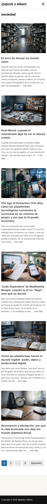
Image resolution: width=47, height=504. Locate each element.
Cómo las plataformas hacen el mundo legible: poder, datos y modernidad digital (21, 359)
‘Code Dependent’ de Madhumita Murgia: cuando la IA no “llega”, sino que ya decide (22, 290)
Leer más (27, 86)
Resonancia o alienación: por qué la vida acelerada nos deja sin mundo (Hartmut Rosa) (23, 429)
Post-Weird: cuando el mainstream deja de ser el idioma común (23, 134)
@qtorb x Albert (14, 4)
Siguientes (36, 463)
